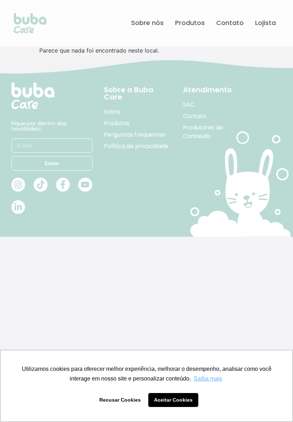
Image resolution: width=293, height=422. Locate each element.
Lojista (265, 23)
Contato (230, 23)
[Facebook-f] (63, 184)
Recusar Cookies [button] (120, 400)
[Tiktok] (40, 184)
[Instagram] (18, 184)
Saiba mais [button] (208, 379)
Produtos (190, 23)
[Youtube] (85, 184)
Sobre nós (147, 23)
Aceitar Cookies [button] (173, 400)
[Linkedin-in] (18, 207)
